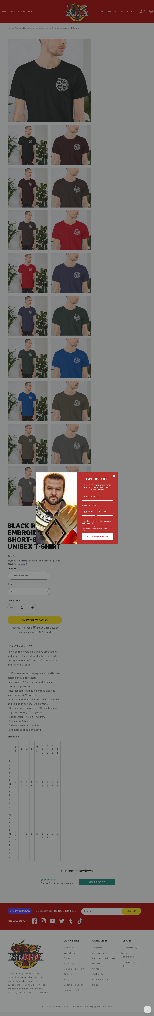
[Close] (114, 476)
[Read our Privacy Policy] (111, 527)
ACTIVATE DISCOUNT (97, 536)
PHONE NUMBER (89, 505)
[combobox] (88, 511)
